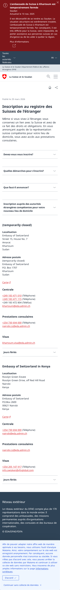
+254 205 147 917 (12, 466)
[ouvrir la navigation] (55, 77)
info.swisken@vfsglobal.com (18, 470)
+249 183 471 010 (12, 295)
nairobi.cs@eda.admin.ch (16, 326)
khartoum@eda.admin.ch (16, 306)
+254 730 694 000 (12, 322)
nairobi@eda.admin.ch (14, 433)
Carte (5, 282)
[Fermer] (57, 2)
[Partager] (56, 87)
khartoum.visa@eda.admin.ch (18, 342)
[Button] (13, 45)
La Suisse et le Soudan (20, 76)
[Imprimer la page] (50, 87)
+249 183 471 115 (12, 299)
